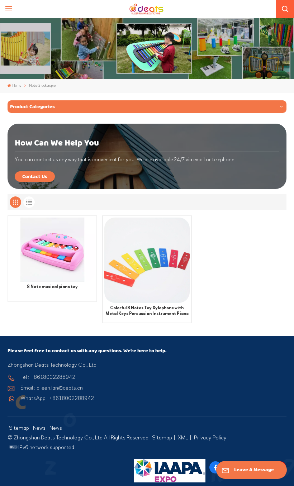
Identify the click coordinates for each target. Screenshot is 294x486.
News (39, 428)
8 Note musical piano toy (52, 286)
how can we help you (57, 143)
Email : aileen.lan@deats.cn (51, 388)
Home (16, 86)
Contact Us (34, 176)
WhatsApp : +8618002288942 (57, 398)
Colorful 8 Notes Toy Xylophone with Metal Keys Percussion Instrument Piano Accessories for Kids (147, 310)
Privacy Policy (210, 437)
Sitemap (19, 428)
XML (183, 437)
